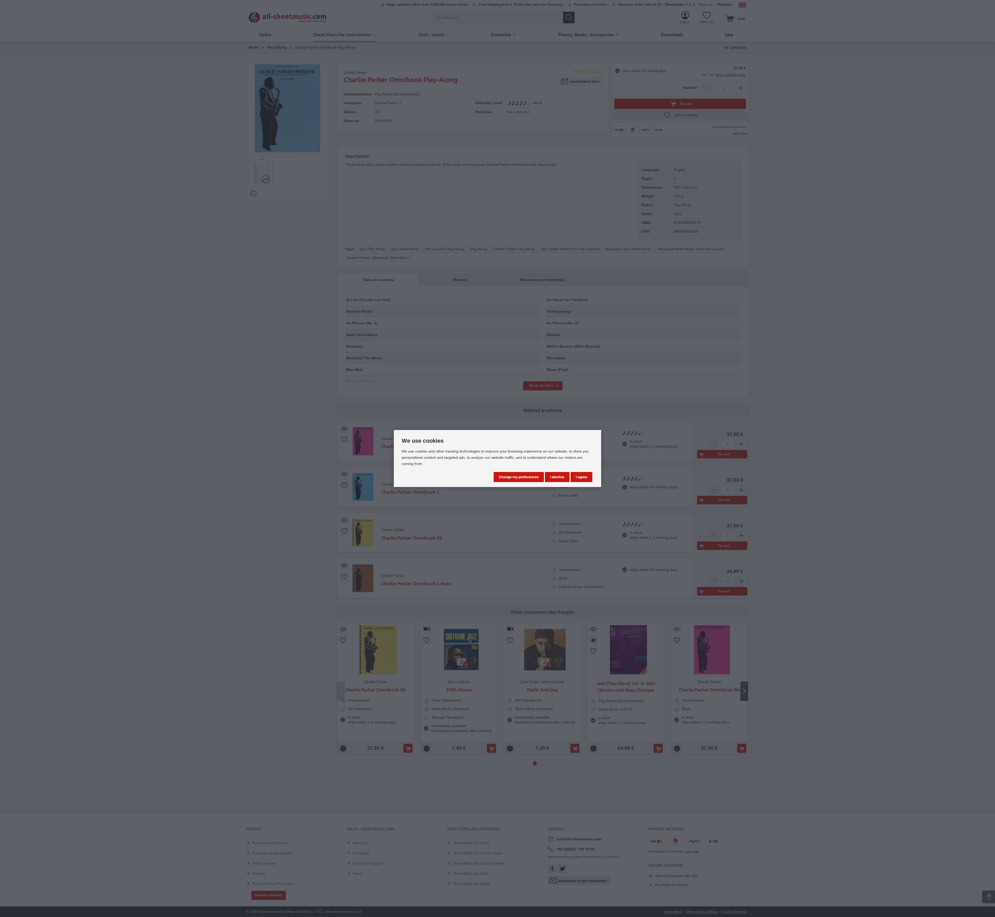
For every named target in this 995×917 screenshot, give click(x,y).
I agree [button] (581, 477)
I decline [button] (557, 477)
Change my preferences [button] (519, 477)
